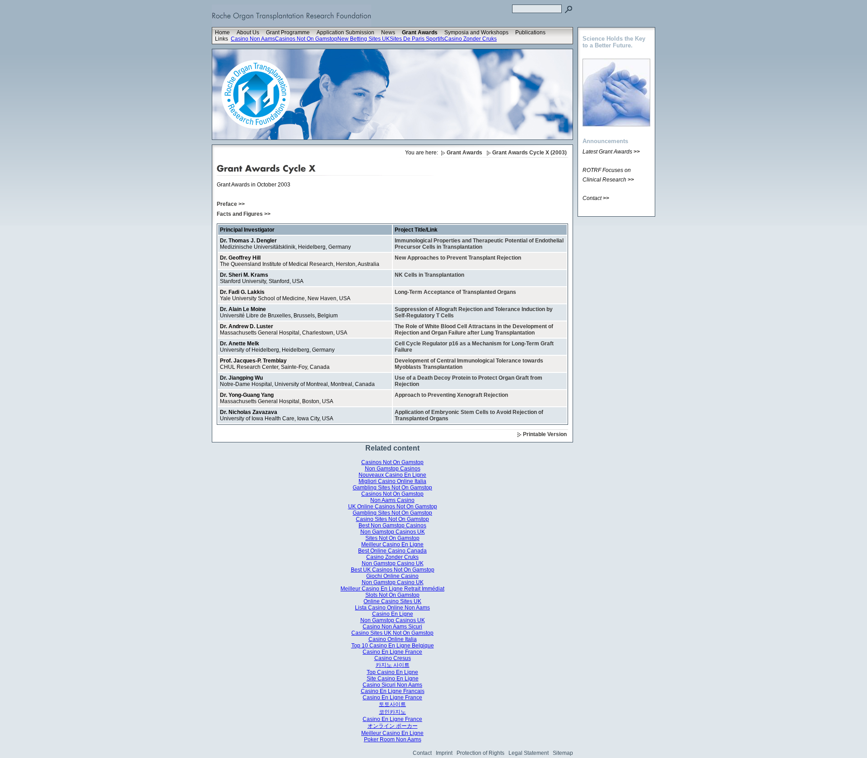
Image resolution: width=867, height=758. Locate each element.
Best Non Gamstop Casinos (392, 525)
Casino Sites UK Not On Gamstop (392, 633)
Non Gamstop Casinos (392, 468)
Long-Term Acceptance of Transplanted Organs (455, 292)
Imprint (444, 753)
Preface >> (231, 204)
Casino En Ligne (392, 614)
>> (637, 152)
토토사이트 (392, 704)
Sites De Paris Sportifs (417, 39)
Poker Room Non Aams (392, 739)
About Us (248, 32)
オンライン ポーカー (393, 726)
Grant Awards (420, 32)
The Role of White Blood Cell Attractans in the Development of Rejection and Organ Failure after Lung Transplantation (474, 329)
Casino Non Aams (253, 39)
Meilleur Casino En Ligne (392, 544)
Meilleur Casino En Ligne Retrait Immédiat (392, 589)
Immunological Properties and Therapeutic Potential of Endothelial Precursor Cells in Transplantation (479, 243)
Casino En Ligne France (392, 652)
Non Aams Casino (392, 500)
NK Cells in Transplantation (429, 275)
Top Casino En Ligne (392, 672)
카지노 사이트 (393, 665)
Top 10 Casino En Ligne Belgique (392, 645)
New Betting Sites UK (363, 39)
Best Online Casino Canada (392, 551)
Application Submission (345, 32)
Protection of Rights (480, 753)
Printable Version (545, 434)
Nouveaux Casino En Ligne (392, 475)
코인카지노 (392, 712)
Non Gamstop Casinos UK (392, 532)
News (388, 32)
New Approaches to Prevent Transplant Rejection (458, 258)
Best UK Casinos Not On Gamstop (392, 570)
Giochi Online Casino (392, 576)
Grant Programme (288, 32)
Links (221, 39)
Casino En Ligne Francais (392, 691)
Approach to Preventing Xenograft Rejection (451, 395)
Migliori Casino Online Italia (392, 481)
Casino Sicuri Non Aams (392, 685)
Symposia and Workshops (476, 32)
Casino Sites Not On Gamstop (392, 519)
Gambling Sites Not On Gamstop (392, 487)
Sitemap (563, 753)
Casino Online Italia (392, 639)
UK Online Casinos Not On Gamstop (392, 506)
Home (222, 32)
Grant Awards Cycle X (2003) (529, 152)
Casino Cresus (392, 658)
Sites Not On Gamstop (392, 538)
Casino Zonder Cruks (470, 39)
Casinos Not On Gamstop (306, 39)
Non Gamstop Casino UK (393, 563)
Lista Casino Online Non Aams (392, 608)
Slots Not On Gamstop (392, 595)
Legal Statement (528, 753)
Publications (530, 32)
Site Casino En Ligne (393, 678)
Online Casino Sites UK (392, 601)
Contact (422, 753)
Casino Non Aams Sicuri (392, 626)
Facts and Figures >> (243, 214)
